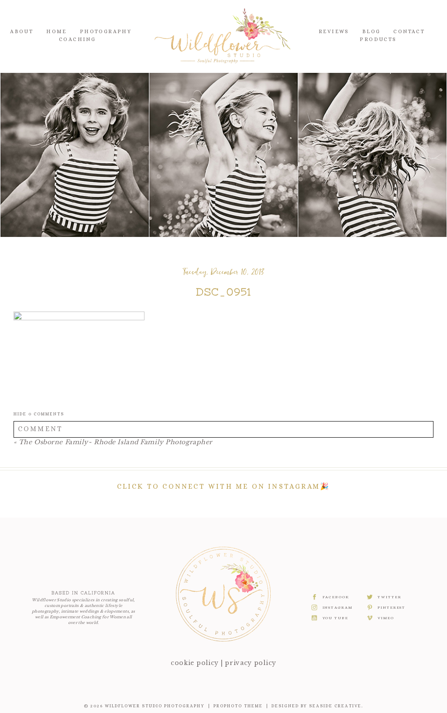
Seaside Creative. (336, 705)
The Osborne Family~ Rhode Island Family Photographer (116, 442)
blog (371, 31)
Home (56, 31)
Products (378, 39)
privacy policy (250, 663)
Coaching (77, 39)
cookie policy (195, 663)
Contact (409, 31)
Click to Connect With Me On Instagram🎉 (223, 486)
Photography (105, 31)
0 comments (39, 413)
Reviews (334, 31)
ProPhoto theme (238, 705)
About (21, 31)
